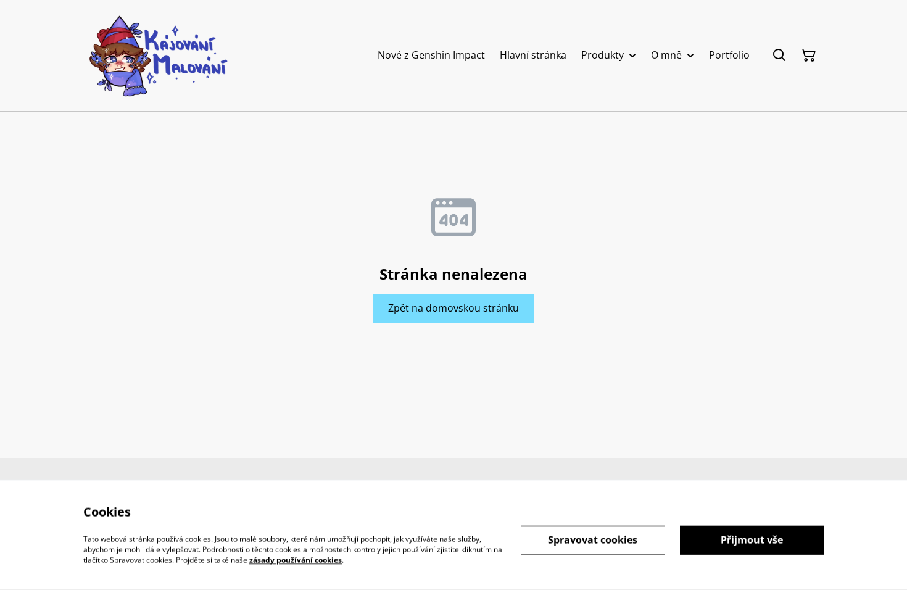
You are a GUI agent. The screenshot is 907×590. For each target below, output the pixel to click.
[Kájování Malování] (157, 55)
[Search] (779, 55)
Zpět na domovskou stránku (453, 308)
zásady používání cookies (295, 559)
